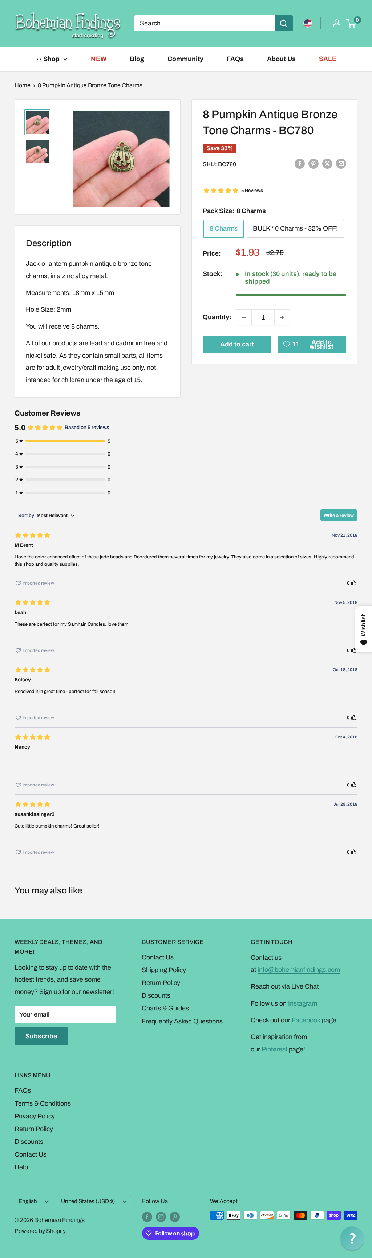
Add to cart (237, 344)
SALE (327, 59)
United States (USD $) (88, 1201)
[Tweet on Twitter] (327, 163)
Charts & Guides (165, 1008)
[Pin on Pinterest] (313, 163)
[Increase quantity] (282, 317)
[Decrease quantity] (243, 317)
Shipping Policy (164, 970)
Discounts (156, 995)
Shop (51, 59)
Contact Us (158, 957)
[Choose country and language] (307, 23)
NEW (98, 59)
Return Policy (161, 982)
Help (21, 1167)
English (28, 1201)
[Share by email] (341, 163)
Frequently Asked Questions (182, 1021)
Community (185, 59)
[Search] (284, 23)
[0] (351, 23)
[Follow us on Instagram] (161, 1216)
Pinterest (275, 1049)
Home (23, 85)
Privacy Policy (35, 1116)
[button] (352, 1238)
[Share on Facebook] (300, 163)
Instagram (302, 1003)
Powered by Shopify (40, 1231)
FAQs (235, 59)
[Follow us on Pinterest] (175, 1216)
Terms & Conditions (43, 1103)
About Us (281, 59)
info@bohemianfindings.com (299, 969)
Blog (137, 59)
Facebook (306, 1020)
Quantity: (217, 317)
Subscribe (41, 1036)
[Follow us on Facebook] (147, 1216)
